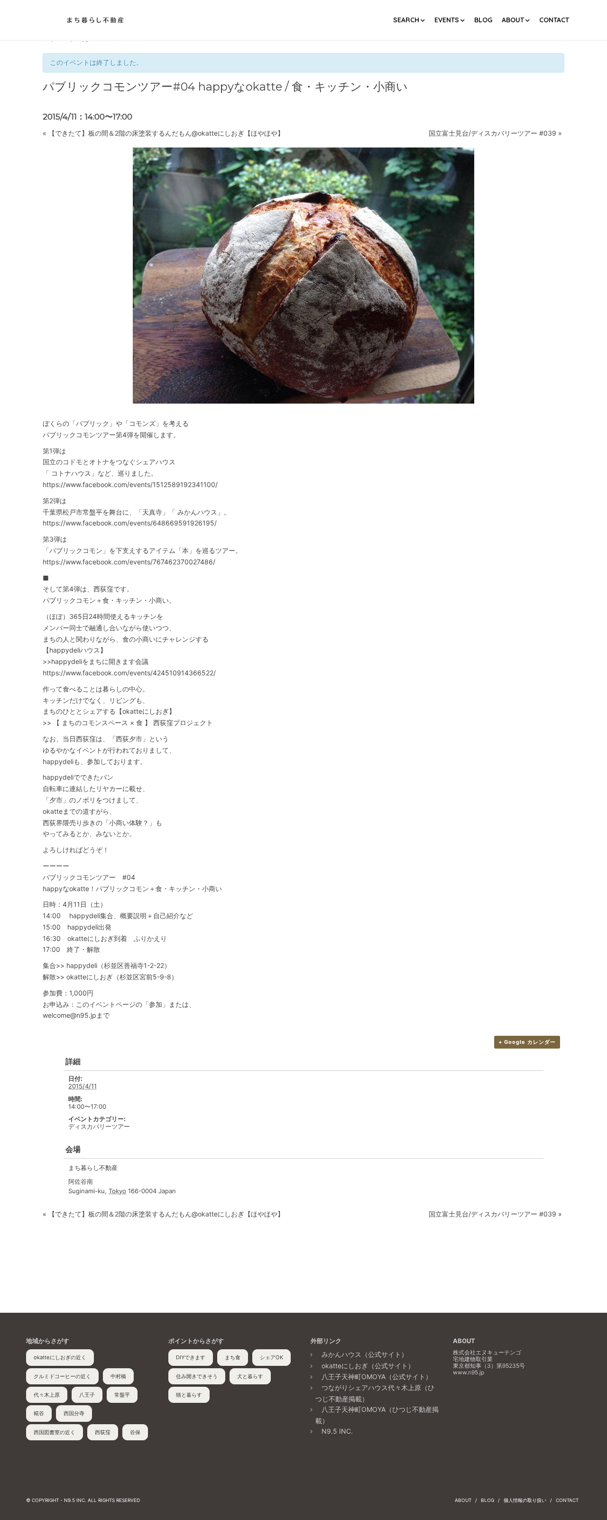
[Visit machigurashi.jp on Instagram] (496, 1404)
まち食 (232, 1357)
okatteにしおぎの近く (60, 1357)
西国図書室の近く (54, 1432)
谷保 (135, 1432)
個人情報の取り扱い (525, 1500)
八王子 (87, 1394)
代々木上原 (47, 1394)
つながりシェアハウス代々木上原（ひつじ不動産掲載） (374, 1392)
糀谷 (39, 1413)
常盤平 (122, 1394)
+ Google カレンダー (527, 1042)
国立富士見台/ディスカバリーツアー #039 (495, 133)
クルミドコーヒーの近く (62, 1376)
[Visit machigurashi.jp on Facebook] (459, 1404)
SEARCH (406, 20)
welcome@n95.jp (69, 1015)
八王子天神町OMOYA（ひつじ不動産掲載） (377, 1414)
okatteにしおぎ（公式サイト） (368, 1366)
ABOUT (513, 20)
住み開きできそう (197, 1376)
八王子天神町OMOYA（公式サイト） (377, 1377)
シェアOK (271, 1357)
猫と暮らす (189, 1394)
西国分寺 (74, 1413)
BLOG (483, 20)
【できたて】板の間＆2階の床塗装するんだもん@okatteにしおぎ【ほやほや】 (163, 133)
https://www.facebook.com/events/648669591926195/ (130, 523)
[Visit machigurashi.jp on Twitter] (478, 1404)
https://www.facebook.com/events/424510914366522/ (129, 673)
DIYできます (190, 1357)
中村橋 (118, 1376)
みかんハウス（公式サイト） (365, 1354)
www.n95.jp (468, 1372)
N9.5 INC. (337, 1431)
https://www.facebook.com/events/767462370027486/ (129, 562)
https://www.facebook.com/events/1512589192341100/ (130, 484)
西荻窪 (102, 1432)
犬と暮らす (250, 1376)
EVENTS (446, 20)
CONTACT (554, 20)
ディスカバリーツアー (99, 1126)
